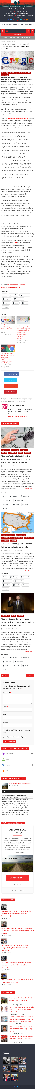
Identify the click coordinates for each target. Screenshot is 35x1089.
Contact (18, 11)
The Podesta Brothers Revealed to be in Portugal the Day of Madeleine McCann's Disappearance (21, 1009)
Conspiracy (12, 72)
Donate (25, 11)
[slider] (5, 810)
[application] (17, 791)
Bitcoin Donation (11, 13)
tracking (11, 401)
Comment (7, 693)
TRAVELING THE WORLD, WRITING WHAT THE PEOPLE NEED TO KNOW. (17, 25)
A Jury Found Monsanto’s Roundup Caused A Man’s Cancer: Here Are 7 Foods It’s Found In (30, 676)
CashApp (30, 15)
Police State (5, 540)
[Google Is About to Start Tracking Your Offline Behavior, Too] (8, 320)
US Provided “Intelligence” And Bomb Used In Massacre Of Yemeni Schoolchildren (6, 675)
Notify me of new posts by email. (16, 737)
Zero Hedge (19, 550)
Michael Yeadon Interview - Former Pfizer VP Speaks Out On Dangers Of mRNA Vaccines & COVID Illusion (21, 1019)
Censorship (14, 450)
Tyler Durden (17, 629)
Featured (4, 452)
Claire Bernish (18, 466)
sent (15, 243)
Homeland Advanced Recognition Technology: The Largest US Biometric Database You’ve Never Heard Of (17, 930)
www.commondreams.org (10, 287)
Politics (20, 452)
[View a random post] (32, 31)
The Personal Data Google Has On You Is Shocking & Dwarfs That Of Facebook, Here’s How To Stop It (7, 358)
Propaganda (5, 450)
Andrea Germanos (18, 84)
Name (5, 707)
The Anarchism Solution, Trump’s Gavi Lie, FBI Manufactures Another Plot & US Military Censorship (16, 965)
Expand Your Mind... (7, 538)
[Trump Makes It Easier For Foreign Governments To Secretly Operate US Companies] (14, 1077)
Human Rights (28, 538)
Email (5, 715)
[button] (28, 31)
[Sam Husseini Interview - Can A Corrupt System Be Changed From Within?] (14, 1069)
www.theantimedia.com (16, 285)
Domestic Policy (20, 535)
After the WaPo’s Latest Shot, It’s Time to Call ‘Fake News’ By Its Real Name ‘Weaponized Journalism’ (16, 459)
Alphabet (11, 399)
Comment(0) (29, 84)
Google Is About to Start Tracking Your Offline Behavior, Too (7, 328)
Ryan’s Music (18, 17)
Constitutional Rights (24, 72)
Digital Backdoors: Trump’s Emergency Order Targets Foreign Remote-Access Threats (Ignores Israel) (16, 913)
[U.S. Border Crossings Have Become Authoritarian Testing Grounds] (17, 522)
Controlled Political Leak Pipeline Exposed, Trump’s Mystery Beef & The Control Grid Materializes (14, 947)
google (29, 399)
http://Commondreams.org (17, 416)
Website (5, 722)
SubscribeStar (21, 15)
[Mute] (4, 807)
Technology (4, 75)
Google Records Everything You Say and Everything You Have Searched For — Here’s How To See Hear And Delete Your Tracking (23, 331)
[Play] (4, 791)
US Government (20, 401)
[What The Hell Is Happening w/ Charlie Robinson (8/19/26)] (6, 1077)
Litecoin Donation (24, 13)
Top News (4, 72)
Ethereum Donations (8, 15)
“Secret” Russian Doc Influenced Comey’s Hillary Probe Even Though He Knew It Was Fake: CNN (17, 622)
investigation (18, 118)
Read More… (29, 489)
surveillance (4, 401)
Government (12, 452)
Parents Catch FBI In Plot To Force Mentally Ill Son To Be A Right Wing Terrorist (20, 1028)
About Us (10, 11)
